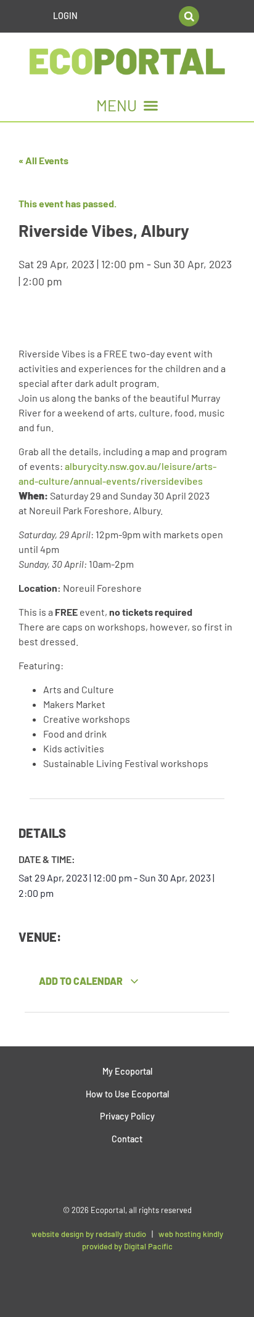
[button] (189, 16)
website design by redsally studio (88, 1234)
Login (65, 15)
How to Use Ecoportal (127, 1094)
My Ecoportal (127, 1071)
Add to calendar (82, 981)
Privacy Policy (127, 1116)
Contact (127, 1139)
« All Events (43, 160)
